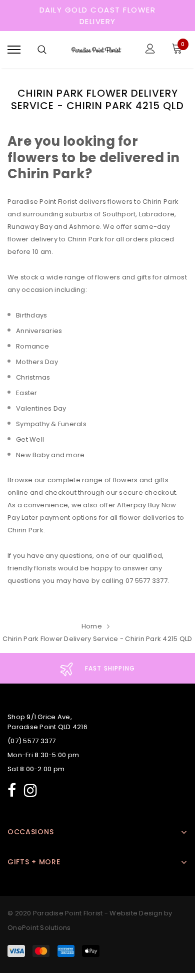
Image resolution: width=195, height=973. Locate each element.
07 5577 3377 (147, 580)
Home (92, 626)
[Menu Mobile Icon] (14, 50)
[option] (97, 668)
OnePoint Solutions (39, 927)
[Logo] (96, 50)
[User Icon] (150, 50)
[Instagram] (30, 789)
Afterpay (131, 505)
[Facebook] (12, 789)
